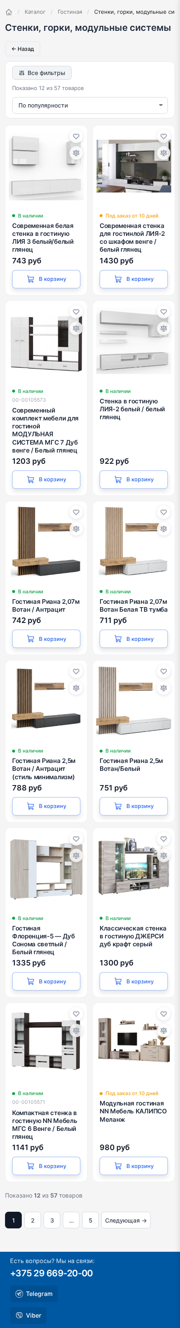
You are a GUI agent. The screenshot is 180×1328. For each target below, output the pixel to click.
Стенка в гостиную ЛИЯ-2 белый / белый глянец (132, 409)
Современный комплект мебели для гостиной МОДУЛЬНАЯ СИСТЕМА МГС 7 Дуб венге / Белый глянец (45, 430)
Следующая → (126, 1220)
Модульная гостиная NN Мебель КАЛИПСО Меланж (133, 1111)
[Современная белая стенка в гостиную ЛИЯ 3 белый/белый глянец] (46, 166)
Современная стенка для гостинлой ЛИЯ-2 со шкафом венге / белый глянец (132, 238)
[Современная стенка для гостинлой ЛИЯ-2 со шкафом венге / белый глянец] (133, 166)
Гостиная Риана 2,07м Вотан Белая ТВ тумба (134, 605)
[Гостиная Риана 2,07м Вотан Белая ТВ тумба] (133, 542)
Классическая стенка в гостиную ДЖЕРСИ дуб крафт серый (133, 936)
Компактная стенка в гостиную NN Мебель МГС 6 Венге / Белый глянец (44, 1125)
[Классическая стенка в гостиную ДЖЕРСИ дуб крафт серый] (133, 868)
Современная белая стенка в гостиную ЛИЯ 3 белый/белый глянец (43, 238)
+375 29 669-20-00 (51, 1273)
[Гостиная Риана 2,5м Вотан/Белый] (133, 701)
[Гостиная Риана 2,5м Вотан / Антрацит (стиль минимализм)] (46, 701)
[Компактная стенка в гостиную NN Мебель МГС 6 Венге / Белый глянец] (46, 1043)
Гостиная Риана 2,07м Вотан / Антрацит (46, 605)
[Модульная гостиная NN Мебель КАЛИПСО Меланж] (133, 1043)
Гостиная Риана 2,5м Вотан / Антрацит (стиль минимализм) (43, 768)
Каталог (35, 11)
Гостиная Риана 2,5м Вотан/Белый (131, 765)
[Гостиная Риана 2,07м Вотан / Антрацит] (46, 542)
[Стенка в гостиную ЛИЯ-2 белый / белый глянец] (133, 341)
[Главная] (9, 12)
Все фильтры (46, 72)
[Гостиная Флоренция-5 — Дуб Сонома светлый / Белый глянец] (46, 868)
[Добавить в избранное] (76, 136)
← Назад (22, 48)
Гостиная (70, 11)
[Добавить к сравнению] (76, 153)
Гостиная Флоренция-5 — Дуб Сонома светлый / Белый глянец (43, 940)
